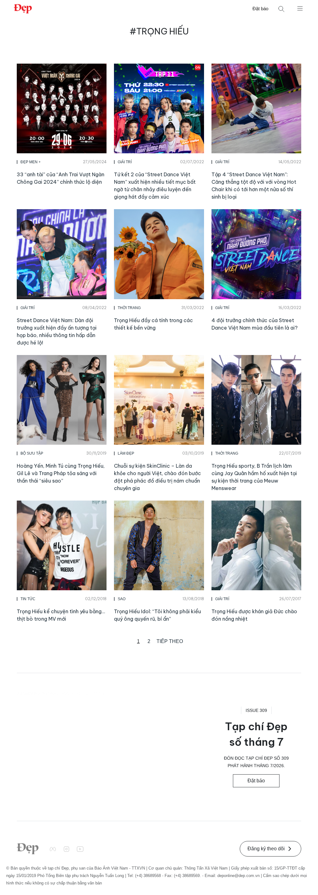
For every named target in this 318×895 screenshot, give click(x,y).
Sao (121, 599)
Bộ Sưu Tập (31, 453)
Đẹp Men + (30, 162)
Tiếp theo (170, 641)
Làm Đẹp (126, 453)
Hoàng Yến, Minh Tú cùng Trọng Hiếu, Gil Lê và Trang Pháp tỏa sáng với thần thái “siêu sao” (61, 473)
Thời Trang (129, 308)
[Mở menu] (300, 8)
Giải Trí (125, 162)
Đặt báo (260, 8)
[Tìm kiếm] (281, 9)
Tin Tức (27, 599)
